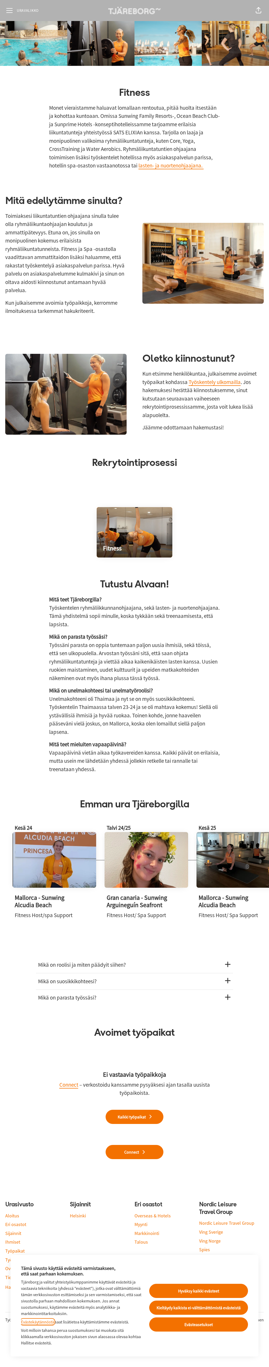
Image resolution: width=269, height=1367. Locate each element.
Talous (141, 1242)
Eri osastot (15, 1224)
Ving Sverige (211, 1232)
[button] (258, 10)
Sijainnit (13, 1233)
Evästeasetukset (198, 1324)
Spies (204, 1250)
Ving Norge (210, 1241)
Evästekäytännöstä (37, 1321)
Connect (68, 1084)
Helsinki (78, 1216)
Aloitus (12, 1216)
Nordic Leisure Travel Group (226, 1223)
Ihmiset (12, 1242)
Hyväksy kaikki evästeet (198, 1291)
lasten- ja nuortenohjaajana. (171, 165)
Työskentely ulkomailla (215, 382)
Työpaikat (15, 1251)
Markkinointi (146, 1233)
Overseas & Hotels (152, 1216)
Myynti (140, 1224)
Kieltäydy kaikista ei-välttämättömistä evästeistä (199, 1307)
